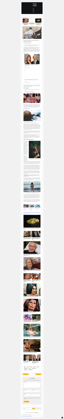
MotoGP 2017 (25, 369)
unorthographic (25, 49)
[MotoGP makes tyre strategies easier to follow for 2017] (31, 205)
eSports (30, 368)
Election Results (25, 368)
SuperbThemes (37, 412)
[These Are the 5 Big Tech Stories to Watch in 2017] (26, 205)
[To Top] (62, 417)
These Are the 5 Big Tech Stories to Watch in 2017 (26, 208)
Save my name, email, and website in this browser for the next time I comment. (31, 398)
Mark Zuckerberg (34, 368)
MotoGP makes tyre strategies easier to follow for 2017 (31, 208)
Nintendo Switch (30, 369)
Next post (38, 374)
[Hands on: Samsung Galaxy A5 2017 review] (37, 205)
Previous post (25, 374)
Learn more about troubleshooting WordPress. (26, 416)
